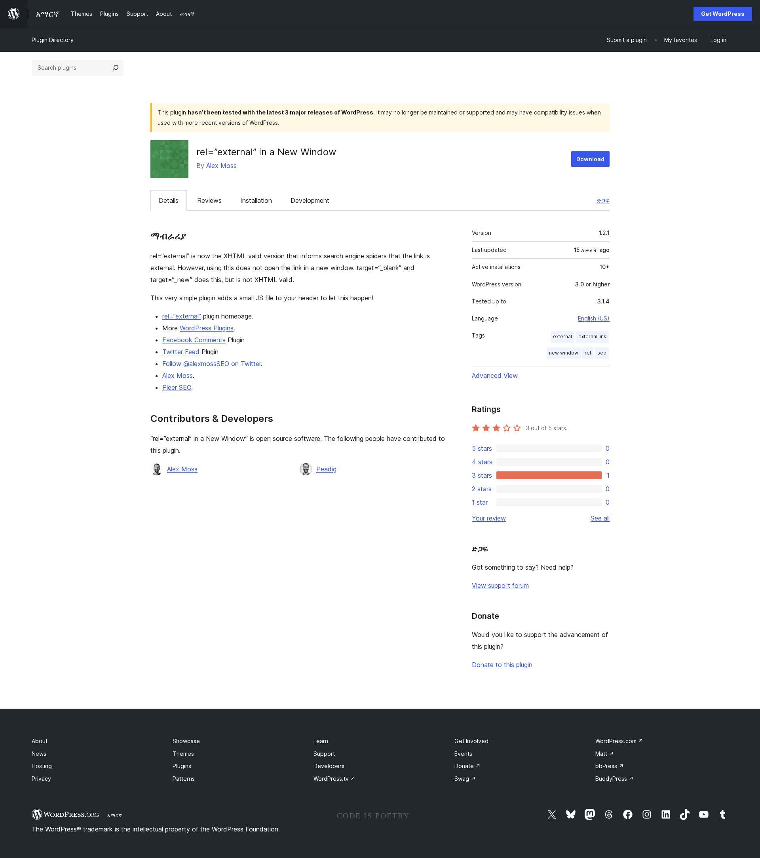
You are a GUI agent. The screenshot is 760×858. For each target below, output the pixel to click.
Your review (489, 518)
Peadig (326, 469)
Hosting (42, 766)
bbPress (609, 766)
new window (563, 353)
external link (592, 336)
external (562, 336)
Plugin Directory (53, 39)
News (39, 753)
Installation (256, 200)
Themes (183, 753)
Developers (329, 766)
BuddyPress (614, 778)
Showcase (186, 741)
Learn (321, 741)
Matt (604, 753)
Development (310, 200)
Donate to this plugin (502, 665)
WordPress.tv (334, 778)
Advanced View (495, 375)
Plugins (182, 766)
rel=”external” (181, 316)
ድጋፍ (603, 200)
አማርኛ (114, 815)
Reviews (209, 200)
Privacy (41, 778)
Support (324, 753)
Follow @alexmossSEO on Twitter (211, 364)
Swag (465, 778)
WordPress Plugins (207, 328)
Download (590, 159)
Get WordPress (723, 13)
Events (463, 753)
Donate (467, 766)
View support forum (500, 585)
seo (601, 353)
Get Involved (471, 741)
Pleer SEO (176, 387)
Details (169, 200)
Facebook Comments (194, 340)
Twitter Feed (181, 352)
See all (600, 518)
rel (588, 353)
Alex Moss (221, 166)
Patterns (184, 778)
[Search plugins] (116, 68)
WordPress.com (619, 741)
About (40, 741)
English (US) (594, 318)
